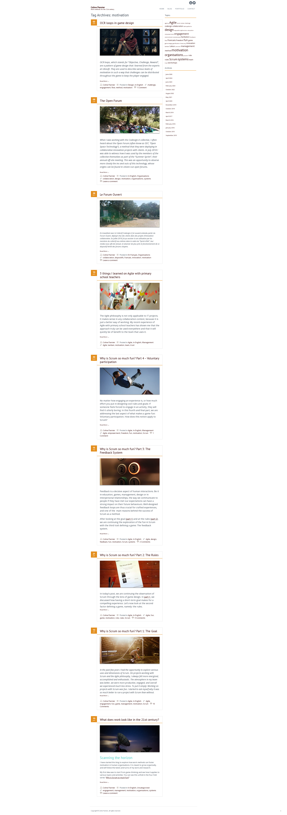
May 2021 (169, 97)
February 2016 (170, 124)
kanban (111, 345)
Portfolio (179, 9)
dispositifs (119, 257)
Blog (169, 9)
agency (167, 23)
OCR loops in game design (117, 23)
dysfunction (183, 30)
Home (161, 9)
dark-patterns (188, 26)
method (119, 87)
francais (127, 257)
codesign (168, 26)
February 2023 (170, 86)
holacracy (183, 43)
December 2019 (171, 105)
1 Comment (142, 87)
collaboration (108, 178)
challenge (152, 85)
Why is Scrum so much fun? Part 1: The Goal (128, 631)
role (117, 618)
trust (132, 345)
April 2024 (169, 78)
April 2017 (169, 116)
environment (169, 37)
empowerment (114, 433)
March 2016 (169, 120)
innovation (136, 257)
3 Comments (140, 618)
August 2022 (170, 93)
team (127, 345)
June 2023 (169, 82)
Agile (130, 342)
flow (113, 87)
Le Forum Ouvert (111, 194)
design (118, 178)
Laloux (172, 46)
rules (122, 618)
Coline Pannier (109, 85)
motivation (127, 87)
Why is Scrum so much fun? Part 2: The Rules (129, 555)
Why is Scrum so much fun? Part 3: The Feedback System (125, 450)
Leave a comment (110, 181)
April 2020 (169, 101)
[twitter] (194, 2)
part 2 (154, 518)
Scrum (145, 433)
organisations (137, 178)
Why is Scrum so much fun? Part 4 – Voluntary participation (129, 360)
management (126, 704)
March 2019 (169, 112)
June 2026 (169, 74)
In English (139, 85)
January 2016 (170, 128)
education (190, 30)
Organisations (143, 176)
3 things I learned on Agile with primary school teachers (125, 275)
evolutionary (176, 37)
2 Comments (145, 542)
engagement (105, 87)
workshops (172, 63)
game (102, 618)
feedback (104, 542)
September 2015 (171, 135)
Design (131, 85)
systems (147, 178)
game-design (168, 43)
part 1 (129, 518)
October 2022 (170, 90)
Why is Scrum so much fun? (117, 777)
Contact (191, 9)
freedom (124, 433)
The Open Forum (111, 101)
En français (132, 255)
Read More (104, 81)
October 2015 (170, 132)
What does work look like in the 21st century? (129, 720)
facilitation (185, 37)
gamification (176, 43)
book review (180, 23)
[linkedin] (190, 2)
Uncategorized (143, 787)
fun (130, 433)
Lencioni (177, 46)
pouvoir (185, 55)
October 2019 (170, 109)
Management (147, 342)
